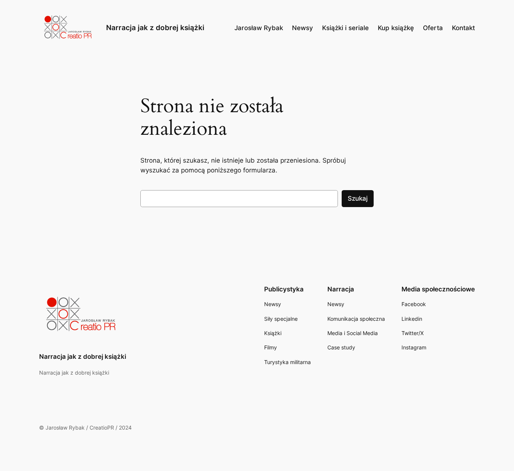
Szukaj (358, 198)
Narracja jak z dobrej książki (155, 27)
